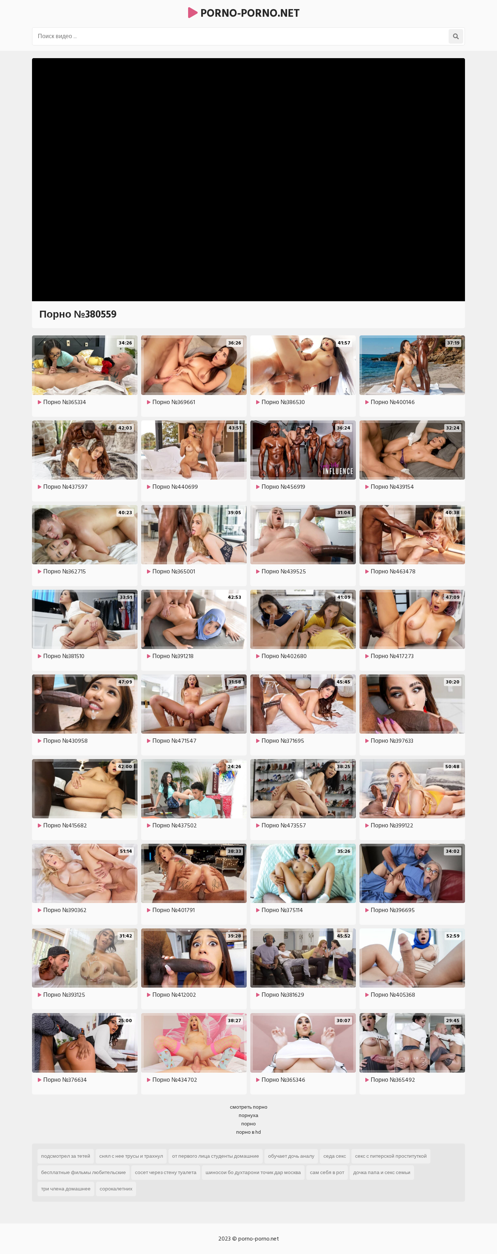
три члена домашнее (66, 1189)
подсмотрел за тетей (65, 1156)
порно (248, 1124)
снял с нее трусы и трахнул (131, 1156)
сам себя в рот (327, 1172)
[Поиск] (456, 36)
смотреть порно (248, 1107)
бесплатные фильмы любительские (83, 1172)
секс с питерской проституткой (391, 1156)
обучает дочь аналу (291, 1156)
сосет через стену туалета (165, 1172)
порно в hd (248, 1132)
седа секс (334, 1156)
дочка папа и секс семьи (381, 1172)
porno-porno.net (249, 13)
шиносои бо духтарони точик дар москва (253, 1172)
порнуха (248, 1115)
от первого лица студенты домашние (215, 1156)
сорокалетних (116, 1189)
